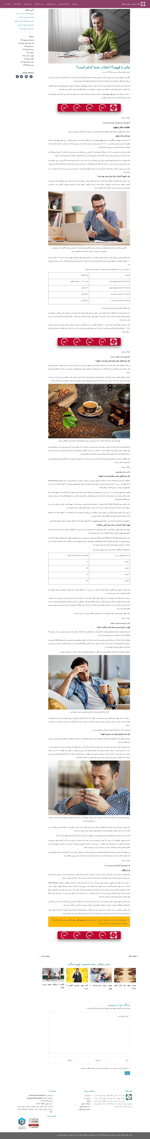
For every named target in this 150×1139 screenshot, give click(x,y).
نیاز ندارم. (66, 595)
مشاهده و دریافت (81, 595)
